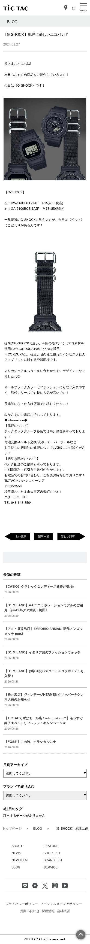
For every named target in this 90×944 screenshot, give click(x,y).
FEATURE (51, 846)
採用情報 (48, 911)
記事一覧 (43, 536)
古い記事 (20, 536)
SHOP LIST (52, 853)
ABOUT (17, 846)
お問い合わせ (29, 911)
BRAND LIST (53, 860)
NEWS (16, 853)
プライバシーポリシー (22, 904)
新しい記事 (68, 536)
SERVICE (50, 867)
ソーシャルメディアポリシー (61, 904)
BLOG (16, 867)
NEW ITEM (20, 860)
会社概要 (63, 911)
